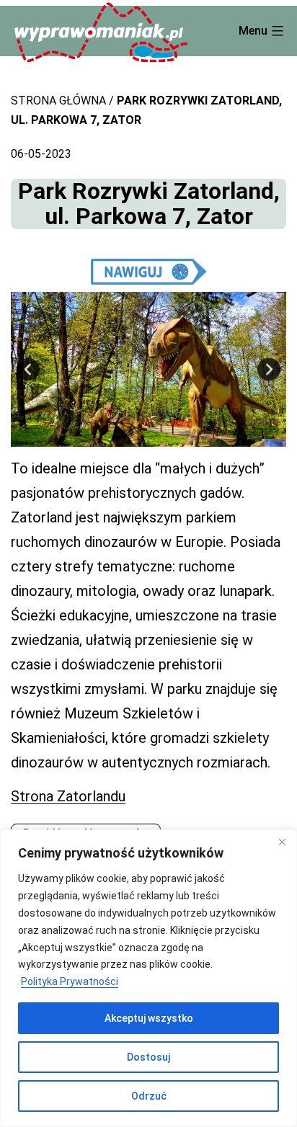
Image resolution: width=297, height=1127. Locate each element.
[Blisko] (282, 841)
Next (269, 369)
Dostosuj (148, 1057)
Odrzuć (149, 1096)
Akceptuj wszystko (149, 1018)
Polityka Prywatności (69, 981)
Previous (28, 369)
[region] (148, 978)
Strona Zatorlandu (68, 796)
